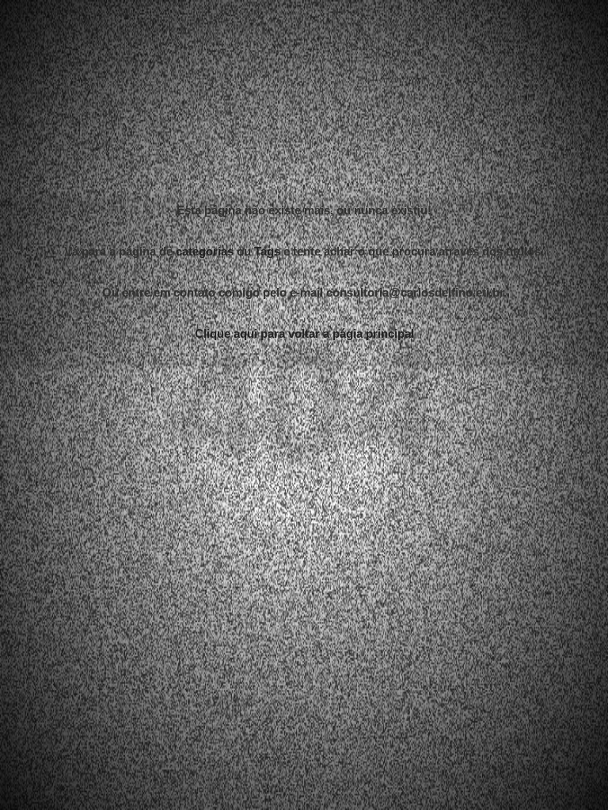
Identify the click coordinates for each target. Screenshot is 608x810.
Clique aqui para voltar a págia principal (304, 390)
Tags (267, 308)
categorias (205, 308)
